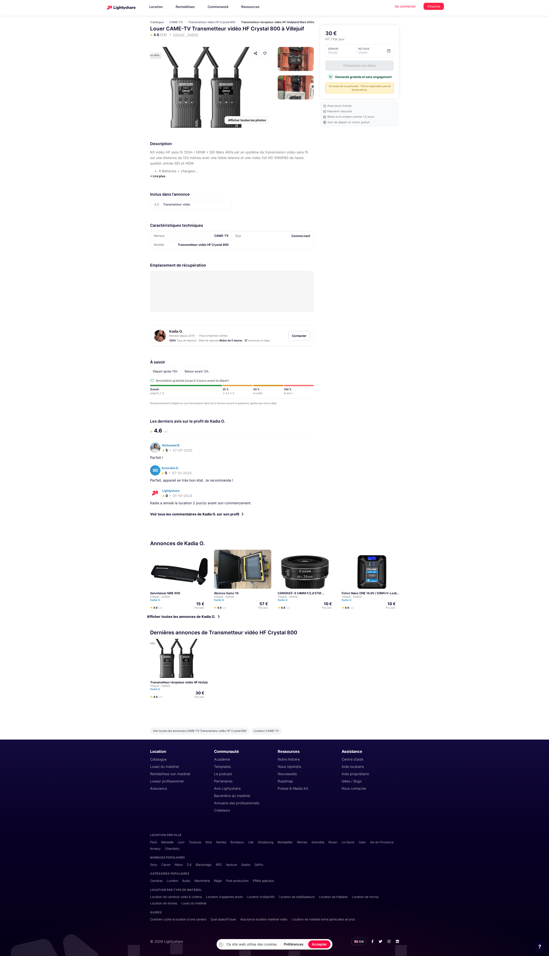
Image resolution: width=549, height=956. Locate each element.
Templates (222, 766)
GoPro (259, 864)
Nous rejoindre (289, 766)
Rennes (302, 842)
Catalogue (157, 22)
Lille (250, 842)
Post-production (237, 880)
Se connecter (405, 6)
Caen (362, 842)
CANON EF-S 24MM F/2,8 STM (299, 593)
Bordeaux (237, 842)
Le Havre (348, 842)
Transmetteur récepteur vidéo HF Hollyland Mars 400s (189, 682)
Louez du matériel (164, 766)
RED (219, 864)
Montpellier (285, 842)
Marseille (167, 842)
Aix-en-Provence (382, 842)
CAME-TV (176, 22)
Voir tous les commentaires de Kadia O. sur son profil (194, 514)
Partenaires (223, 781)
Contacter (299, 336)
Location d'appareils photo (224, 897)
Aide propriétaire (355, 774)
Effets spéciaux (263, 880)
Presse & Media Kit (293, 788)
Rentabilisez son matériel (170, 774)
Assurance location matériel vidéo (263, 919)
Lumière (172, 880)
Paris (153, 842)
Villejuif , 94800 (160, 596)
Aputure (231, 864)
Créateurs (222, 810)
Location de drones (163, 903)
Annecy (155, 848)
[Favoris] (265, 53)
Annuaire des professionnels (236, 803)
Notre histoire (289, 759)
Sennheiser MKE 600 (165, 593)
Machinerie (202, 880)
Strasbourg (265, 842)
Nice (208, 842)
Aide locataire (353, 766)
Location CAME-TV (266, 730)
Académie (222, 759)
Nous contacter (354, 788)
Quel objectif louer (223, 919)
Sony (153, 864)
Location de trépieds (333, 897)
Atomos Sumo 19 (226, 593)
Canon (165, 864)
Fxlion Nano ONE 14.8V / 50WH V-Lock (369, 593)
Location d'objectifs (260, 897)
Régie (218, 880)
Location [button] (156, 7)
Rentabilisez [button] (185, 7)
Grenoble (318, 842)
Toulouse (195, 842)
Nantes (221, 842)
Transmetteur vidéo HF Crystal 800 (211, 22)
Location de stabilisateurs (297, 897)
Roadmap (285, 781)
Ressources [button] (250, 7)
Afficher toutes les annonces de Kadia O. (181, 616)
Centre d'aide (352, 759)
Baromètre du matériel (232, 796)
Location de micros (365, 897)
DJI (189, 864)
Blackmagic (204, 864)
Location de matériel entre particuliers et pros (323, 919)
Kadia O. (176, 331)
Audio (186, 880)
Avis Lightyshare (227, 788)
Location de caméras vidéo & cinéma (176, 897)
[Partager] (255, 53)
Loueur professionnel (167, 781)
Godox (245, 864)
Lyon (181, 842)
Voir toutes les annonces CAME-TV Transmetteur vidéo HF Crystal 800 (199, 730)
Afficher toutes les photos (247, 120)
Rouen (333, 842)
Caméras (156, 880)
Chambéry (172, 848)
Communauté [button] (218, 7)
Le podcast (223, 774)
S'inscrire (433, 6)
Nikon (179, 864)
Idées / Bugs (352, 781)
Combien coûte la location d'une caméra (178, 919)
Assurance (158, 788)
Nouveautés (287, 774)
